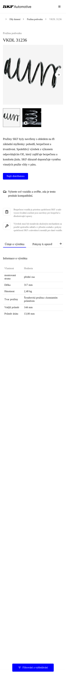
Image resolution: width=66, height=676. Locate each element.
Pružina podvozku (35, 19)
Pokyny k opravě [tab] (42, 244)
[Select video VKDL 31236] (31, 117)
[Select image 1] (11, 117)
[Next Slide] (58, 75)
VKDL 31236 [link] (55, 19)
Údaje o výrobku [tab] (14, 244)
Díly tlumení (15, 19)
